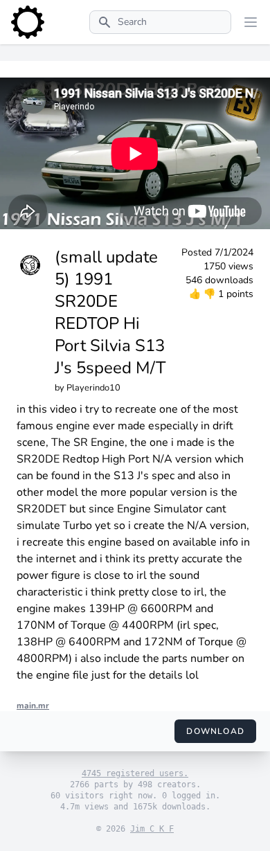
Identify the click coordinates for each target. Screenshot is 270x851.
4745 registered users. (135, 773)
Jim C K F (152, 829)
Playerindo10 (93, 388)
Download (215, 731)
